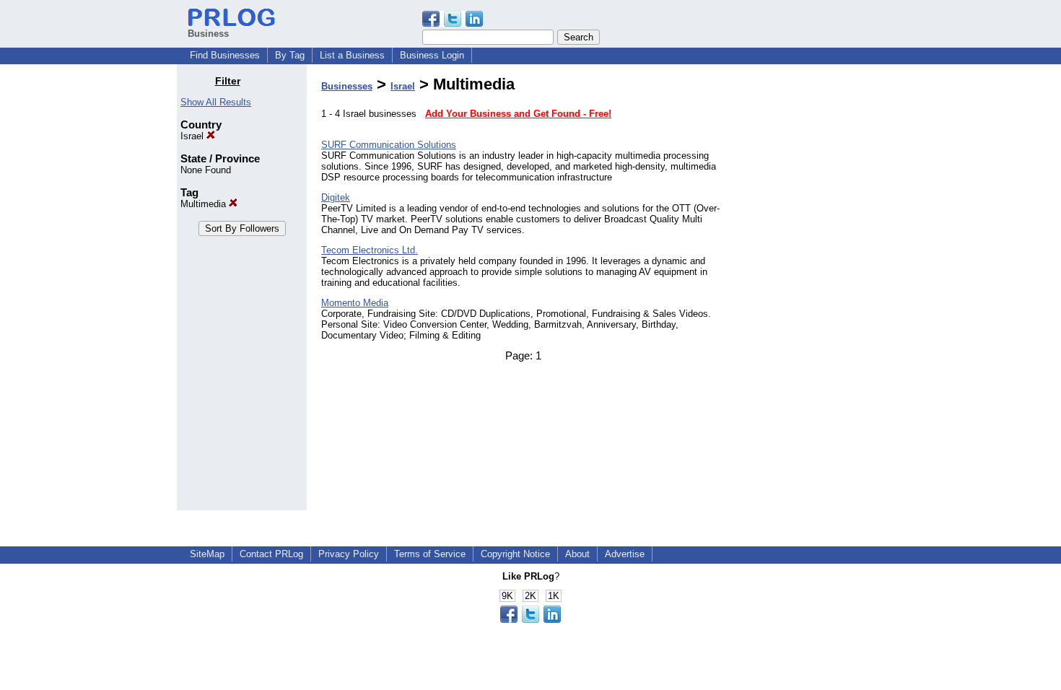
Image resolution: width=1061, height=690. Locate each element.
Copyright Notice (515, 554)
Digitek (335, 197)
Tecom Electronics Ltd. (369, 250)
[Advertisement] (810, 291)
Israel (193, 136)
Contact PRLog (271, 554)
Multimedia (204, 203)
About (577, 554)
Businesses (346, 86)
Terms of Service (430, 554)
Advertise (625, 554)
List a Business (352, 55)
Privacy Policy (348, 554)
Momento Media (354, 302)
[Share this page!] (452, 23)
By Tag (290, 55)
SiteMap (207, 554)
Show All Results (215, 102)
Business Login (432, 55)
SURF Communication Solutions (388, 144)
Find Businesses (225, 55)
